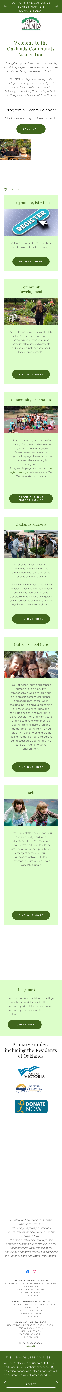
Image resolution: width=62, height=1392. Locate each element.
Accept (31, 1384)
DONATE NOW (25, 1024)
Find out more (31, 374)
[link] (31, 24)
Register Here (31, 261)
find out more (31, 767)
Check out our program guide (31, 499)
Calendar (31, 128)
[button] (8, 24)
